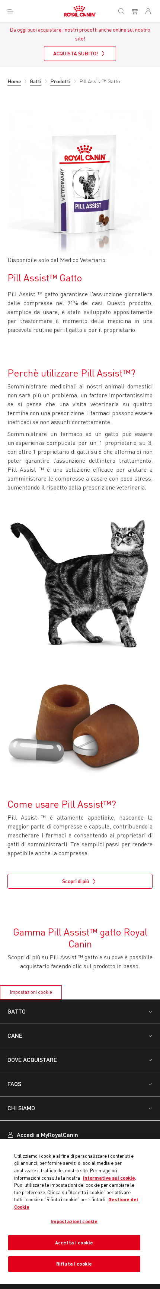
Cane (14, 1035)
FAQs (14, 1083)
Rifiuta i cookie (74, 1264)
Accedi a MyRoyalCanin (47, 1134)
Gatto (16, 1011)
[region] (80, 1211)
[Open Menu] (10, 11)
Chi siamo (21, 1107)
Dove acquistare (32, 1059)
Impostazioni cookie (31, 992)
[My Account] (151, 11)
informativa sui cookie (109, 1178)
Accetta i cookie (74, 1243)
